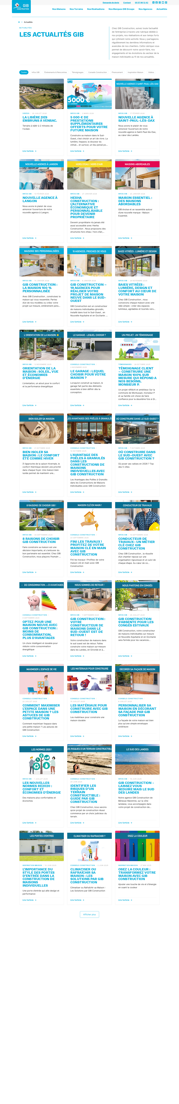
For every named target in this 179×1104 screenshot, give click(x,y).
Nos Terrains (76, 9)
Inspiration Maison (135, 72)
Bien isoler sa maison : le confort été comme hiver (41, 455)
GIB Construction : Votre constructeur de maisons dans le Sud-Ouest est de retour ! (87, 627)
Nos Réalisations (95, 9)
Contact (127, 2)
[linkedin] (153, 2)
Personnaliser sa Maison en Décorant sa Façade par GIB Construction (137, 710)
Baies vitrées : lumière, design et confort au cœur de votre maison (137, 289)
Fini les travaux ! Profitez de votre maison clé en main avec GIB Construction (88, 548)
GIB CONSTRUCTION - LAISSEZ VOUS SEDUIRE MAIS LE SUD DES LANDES (136, 787)
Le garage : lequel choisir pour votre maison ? (88, 374)
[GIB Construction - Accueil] (21, 6)
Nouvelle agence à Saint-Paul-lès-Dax (136, 118)
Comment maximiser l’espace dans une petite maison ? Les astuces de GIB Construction (41, 711)
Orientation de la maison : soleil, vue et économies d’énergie (40, 373)
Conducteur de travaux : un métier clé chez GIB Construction (136, 543)
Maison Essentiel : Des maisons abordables (135, 201)
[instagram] (160, 2)
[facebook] (157, 2)
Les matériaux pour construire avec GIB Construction (89, 708)
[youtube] (163, 2)
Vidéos (151, 72)
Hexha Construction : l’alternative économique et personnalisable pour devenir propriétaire (86, 207)
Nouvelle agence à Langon (40, 199)
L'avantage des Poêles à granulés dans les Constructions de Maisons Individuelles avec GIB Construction (87, 464)
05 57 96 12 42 (141, 2)
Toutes (24, 72)
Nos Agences (145, 9)
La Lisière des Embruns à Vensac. (40, 118)
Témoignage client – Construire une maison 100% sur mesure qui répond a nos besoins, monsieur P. (137, 376)
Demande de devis (111, 2)
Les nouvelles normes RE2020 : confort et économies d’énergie (42, 787)
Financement (117, 72)
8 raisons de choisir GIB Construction (41, 540)
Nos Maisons (59, 9)
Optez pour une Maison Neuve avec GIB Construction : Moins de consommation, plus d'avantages (40, 630)
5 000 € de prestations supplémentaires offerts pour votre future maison (89, 123)
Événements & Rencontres (55, 72)
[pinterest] (166, 2)
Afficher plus (89, 914)
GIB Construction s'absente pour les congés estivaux (136, 622)
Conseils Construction (97, 72)
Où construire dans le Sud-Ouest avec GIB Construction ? (137, 455)
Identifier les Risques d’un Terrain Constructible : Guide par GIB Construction (85, 794)
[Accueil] (19, 22)
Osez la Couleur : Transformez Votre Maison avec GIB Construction (137, 874)
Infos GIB (35, 72)
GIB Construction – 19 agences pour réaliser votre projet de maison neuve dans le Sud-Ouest (88, 293)
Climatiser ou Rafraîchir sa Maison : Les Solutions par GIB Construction (86, 875)
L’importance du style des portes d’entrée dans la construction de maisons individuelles (39, 877)
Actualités (161, 9)
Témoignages (77, 72)
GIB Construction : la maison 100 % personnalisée (40, 288)
